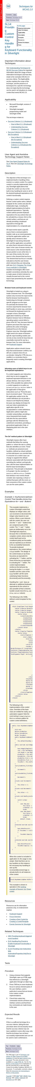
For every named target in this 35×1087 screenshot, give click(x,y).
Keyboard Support (15, 344)
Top (7, 1046)
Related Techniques (23, 42)
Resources (21, 40)
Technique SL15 (12, 20)
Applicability (21, 32)
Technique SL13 (13, 17)
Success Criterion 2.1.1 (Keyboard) (20, 121)
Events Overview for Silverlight (20, 924)
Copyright (8, 1076)
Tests (19, 45)
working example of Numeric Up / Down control (20, 889)
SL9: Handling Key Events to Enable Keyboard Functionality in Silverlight (19, 943)
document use (10, 1079)
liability (17, 1078)
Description (21, 35)
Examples (21, 37)
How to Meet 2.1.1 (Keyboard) (21, 124)
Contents (9, 14)
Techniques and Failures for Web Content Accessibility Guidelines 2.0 (17, 1056)
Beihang (8, 1078)
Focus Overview (15, 917)
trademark (22, 1078)
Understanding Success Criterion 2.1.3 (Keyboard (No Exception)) (21, 145)
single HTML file (18, 1062)
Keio (29, 1076)
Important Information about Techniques (24, 29)
